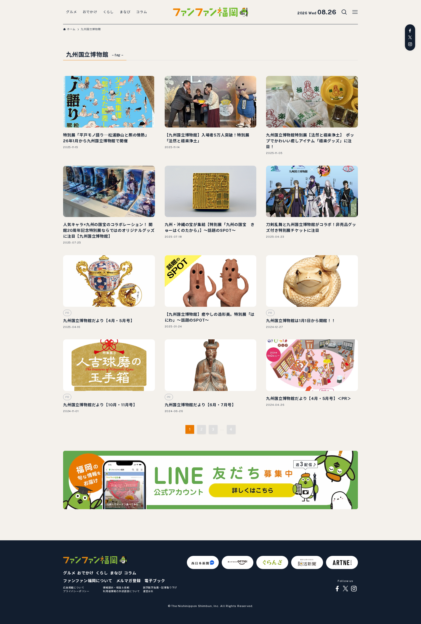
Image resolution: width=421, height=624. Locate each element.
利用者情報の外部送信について (121, 591)
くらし (102, 573)
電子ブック (154, 581)
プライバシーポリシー (76, 591)
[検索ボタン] (344, 12)
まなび (116, 573)
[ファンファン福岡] (210, 12)
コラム (130, 573)
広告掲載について (73, 587)
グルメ (69, 573)
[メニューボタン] (355, 12)
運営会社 (148, 591)
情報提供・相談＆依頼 (116, 587)
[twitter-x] (410, 37)
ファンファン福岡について (87, 581)
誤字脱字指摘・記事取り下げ (160, 587)
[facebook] (410, 30)
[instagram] (410, 44)
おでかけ (85, 573)
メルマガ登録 (128, 581)
